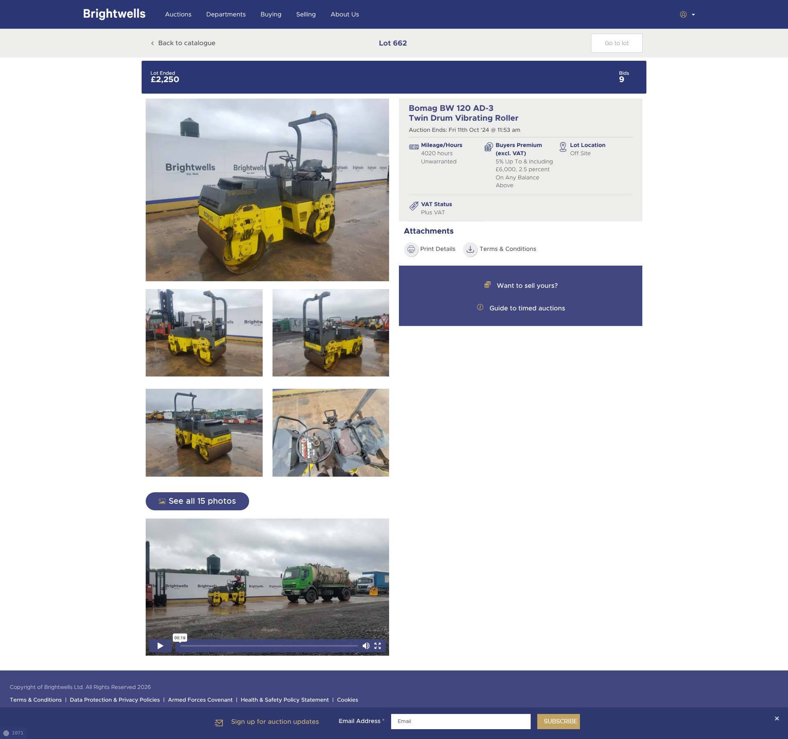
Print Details (438, 249)
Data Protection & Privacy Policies (115, 700)
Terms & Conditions (507, 249)
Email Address (362, 721)
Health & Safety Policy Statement (285, 700)
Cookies (347, 700)
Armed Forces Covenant (200, 700)
